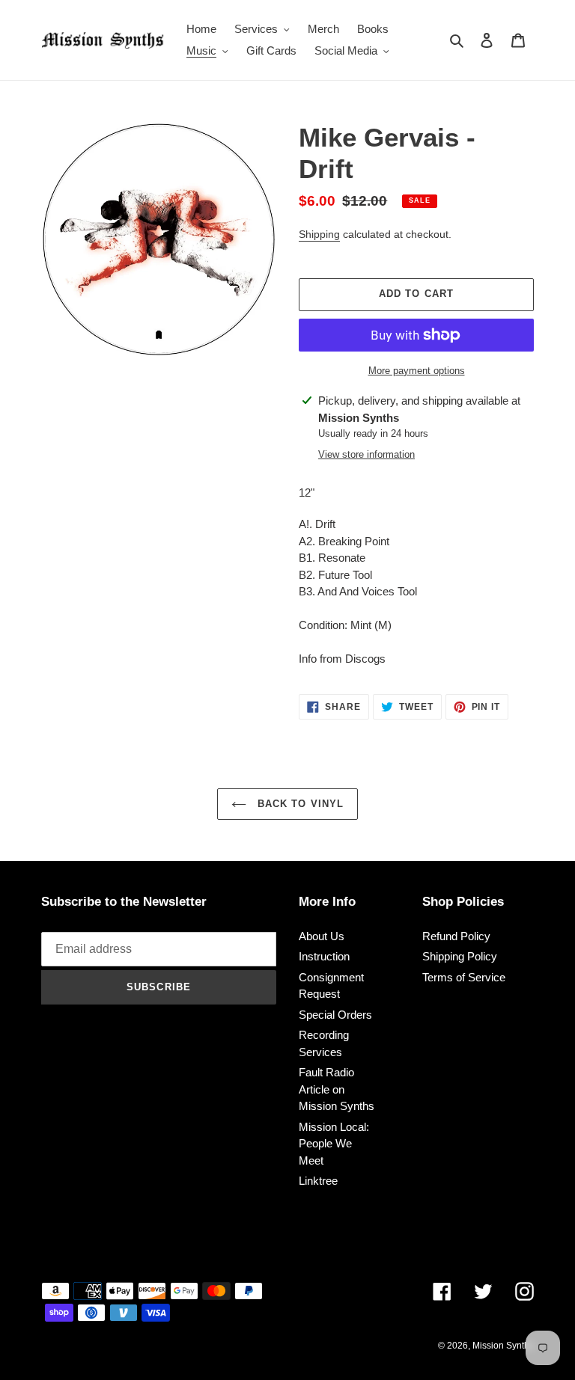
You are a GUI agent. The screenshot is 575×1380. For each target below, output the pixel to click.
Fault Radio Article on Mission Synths (336, 1089)
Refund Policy (456, 936)
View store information (366, 454)
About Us (321, 936)
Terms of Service (463, 977)
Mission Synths (503, 1345)
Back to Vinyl (299, 803)
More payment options (416, 370)
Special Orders (335, 1014)
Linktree (318, 1180)
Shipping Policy (459, 956)
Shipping (319, 234)
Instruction (324, 956)
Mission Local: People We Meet (334, 1143)
